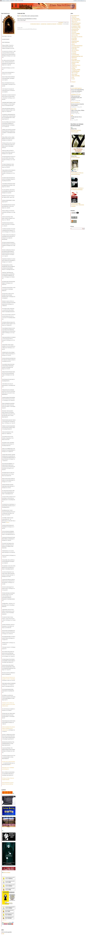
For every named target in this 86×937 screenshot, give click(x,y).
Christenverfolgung (75, 24)
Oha (72, 115)
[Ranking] (11, 922)
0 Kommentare (43, 23)
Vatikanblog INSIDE (76, 69)
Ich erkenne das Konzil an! (77, 45)
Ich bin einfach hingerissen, (76, 88)
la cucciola (74, 53)
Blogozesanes (74, 21)
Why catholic (74, 74)
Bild (20, 15)
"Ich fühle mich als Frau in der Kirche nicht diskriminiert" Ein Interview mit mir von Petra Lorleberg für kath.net (8, 704)
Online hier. (7, 522)
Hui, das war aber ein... (75, 102)
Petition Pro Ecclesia (76, 60)
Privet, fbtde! (73, 109)
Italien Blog (74, 48)
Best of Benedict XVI (76, 20)
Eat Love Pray (75, 35)
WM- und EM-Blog (76, 75)
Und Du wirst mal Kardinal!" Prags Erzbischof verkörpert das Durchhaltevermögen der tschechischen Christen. (8, 728)
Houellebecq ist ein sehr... (76, 94)
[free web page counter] (7, 793)
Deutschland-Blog (75, 29)
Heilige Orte (74, 42)
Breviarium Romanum (76, 23)
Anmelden (75, 0)
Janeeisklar (74, 51)
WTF (73, 77)
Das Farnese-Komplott (75, 157)
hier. (10, 764)
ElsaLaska (61, 22)
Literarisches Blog (75, 54)
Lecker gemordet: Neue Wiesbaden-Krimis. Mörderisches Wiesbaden (77, 205)
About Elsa (74, 17)
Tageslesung (74, 66)
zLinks (73, 78)
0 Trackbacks (59, 23)
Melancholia (74, 57)
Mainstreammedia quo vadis (77, 56)
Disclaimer (74, 32)
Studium (73, 63)
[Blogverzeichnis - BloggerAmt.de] (5, 922)
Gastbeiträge (74, 38)
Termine (73, 68)
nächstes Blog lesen (80, 0)
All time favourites (75, 18)
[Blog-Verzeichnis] (4, 924)
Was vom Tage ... (75, 72)
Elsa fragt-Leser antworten (77, 36)
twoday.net (3, 0)
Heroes (73, 44)
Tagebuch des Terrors (76, 65)
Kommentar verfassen (51, 23)
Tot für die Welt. (20, 0)
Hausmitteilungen (75, 41)
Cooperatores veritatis (13, 0)
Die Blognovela (75, 30)
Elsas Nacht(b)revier (75, 15)
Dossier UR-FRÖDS (76, 33)
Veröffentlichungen (75, 71)
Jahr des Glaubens (75, 50)
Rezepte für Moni (75, 62)
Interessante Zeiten (75, 47)
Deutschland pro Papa (76, 27)
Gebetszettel (74, 39)
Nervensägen (74, 59)
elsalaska (7, 0)
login (3, 933)
